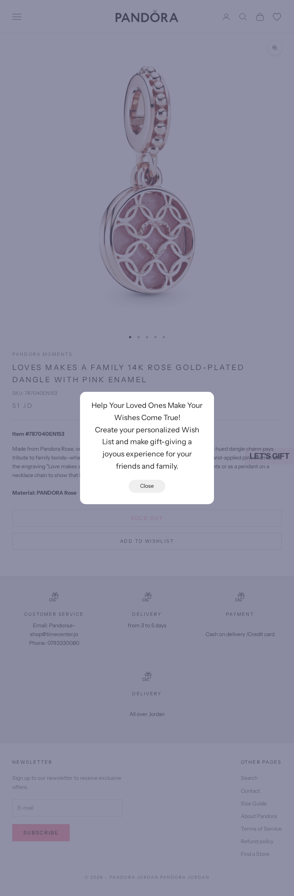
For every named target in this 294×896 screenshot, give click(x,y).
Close (147, 485)
